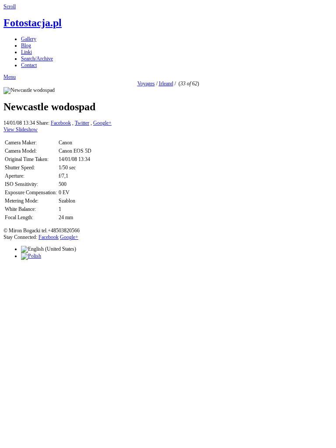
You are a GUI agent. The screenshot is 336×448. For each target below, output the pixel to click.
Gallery (28, 39)
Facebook (61, 123)
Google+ (102, 123)
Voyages (146, 83)
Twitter (82, 123)
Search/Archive (37, 59)
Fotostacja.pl (33, 22)
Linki (26, 52)
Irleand (166, 83)
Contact (29, 65)
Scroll (10, 7)
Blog (26, 45)
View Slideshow (21, 129)
